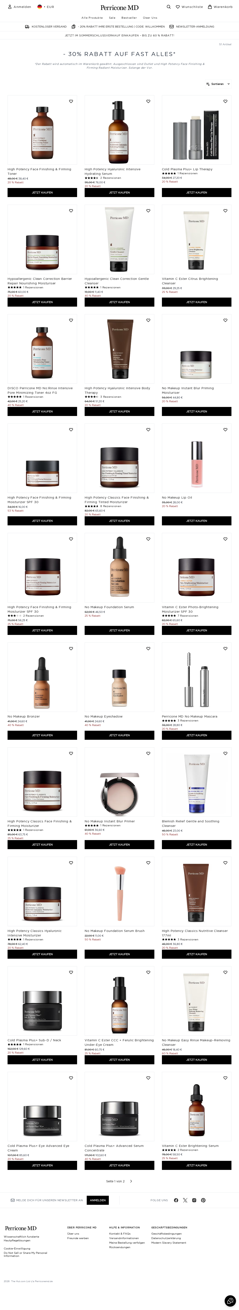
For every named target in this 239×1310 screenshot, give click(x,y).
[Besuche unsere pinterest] (203, 1200)
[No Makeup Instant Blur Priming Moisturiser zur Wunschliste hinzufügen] (225, 320)
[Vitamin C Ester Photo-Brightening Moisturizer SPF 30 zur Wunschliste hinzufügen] (225, 538)
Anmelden (98, 1200)
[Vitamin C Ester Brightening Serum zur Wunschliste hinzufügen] (225, 1077)
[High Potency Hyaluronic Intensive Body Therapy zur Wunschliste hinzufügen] (148, 320)
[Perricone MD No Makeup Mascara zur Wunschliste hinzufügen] (225, 648)
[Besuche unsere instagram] (194, 1200)
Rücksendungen (119, 1247)
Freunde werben (78, 1238)
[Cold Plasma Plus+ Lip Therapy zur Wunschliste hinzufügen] (225, 101)
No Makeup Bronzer (24, 716)
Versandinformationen (124, 1238)
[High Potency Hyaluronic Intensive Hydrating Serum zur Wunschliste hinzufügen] (148, 101)
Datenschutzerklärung (166, 1238)
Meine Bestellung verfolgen (127, 1242)
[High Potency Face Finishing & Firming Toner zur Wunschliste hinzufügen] (71, 101)
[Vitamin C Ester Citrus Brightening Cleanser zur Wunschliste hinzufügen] (225, 210)
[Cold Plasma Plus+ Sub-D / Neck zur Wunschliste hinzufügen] (71, 972)
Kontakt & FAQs (120, 1233)
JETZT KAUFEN (42, 192)
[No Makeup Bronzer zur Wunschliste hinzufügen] (71, 648)
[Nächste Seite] (131, 1181)
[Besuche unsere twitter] (185, 1200)
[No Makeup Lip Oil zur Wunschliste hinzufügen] (225, 429)
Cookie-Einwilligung (17, 1248)
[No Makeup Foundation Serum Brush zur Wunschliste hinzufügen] (148, 862)
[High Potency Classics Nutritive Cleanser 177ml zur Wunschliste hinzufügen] (225, 862)
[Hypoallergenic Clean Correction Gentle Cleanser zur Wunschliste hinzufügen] (148, 210)
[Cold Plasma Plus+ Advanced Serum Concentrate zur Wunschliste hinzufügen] (148, 1077)
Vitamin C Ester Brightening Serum (190, 1145)
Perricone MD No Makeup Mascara (189, 716)
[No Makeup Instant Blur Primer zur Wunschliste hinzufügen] (148, 753)
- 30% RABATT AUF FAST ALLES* (119, 54)
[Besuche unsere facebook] (176, 1200)
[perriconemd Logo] (119, 7)
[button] (230, 1301)
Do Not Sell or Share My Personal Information (25, 1254)
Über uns (73, 1233)
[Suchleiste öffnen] (168, 7)
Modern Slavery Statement (168, 1242)
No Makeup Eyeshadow (104, 716)
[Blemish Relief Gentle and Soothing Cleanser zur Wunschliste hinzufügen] (225, 753)
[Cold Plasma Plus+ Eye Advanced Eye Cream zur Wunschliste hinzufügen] (71, 1077)
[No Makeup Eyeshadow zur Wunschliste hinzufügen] (148, 648)
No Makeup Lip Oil (177, 497)
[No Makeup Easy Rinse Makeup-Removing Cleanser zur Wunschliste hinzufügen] (225, 972)
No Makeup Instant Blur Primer (110, 821)
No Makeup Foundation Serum (109, 607)
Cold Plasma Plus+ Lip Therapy (187, 169)
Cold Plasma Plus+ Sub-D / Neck (34, 1040)
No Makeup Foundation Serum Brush (115, 930)
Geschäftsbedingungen (166, 1233)
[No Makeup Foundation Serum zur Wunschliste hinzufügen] (148, 538)
